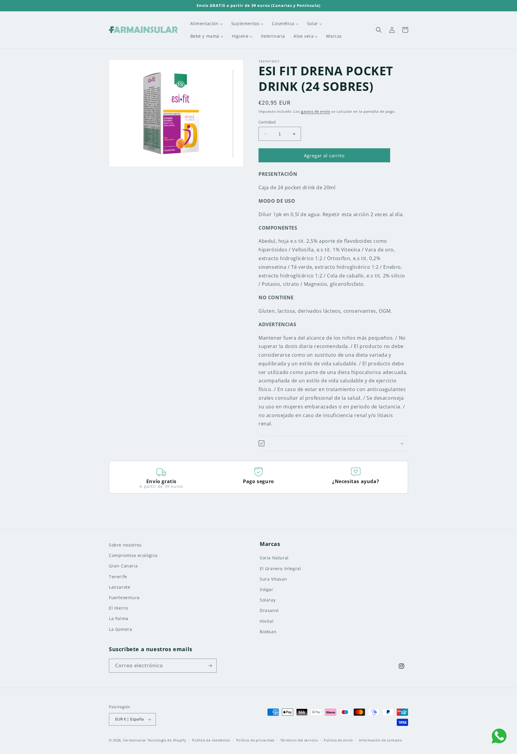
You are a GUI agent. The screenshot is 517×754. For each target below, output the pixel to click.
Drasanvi (269, 610)
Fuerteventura (124, 597)
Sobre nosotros (125, 545)
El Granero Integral (280, 568)
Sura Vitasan (273, 579)
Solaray (268, 600)
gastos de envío (315, 111)
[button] (378, 29)
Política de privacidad (255, 740)
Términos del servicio (299, 740)
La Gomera (120, 629)
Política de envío (338, 740)
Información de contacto (380, 740)
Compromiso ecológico (133, 555)
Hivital (266, 621)
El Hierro (118, 608)
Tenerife (118, 576)
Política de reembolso (211, 740)
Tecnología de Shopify (167, 740)
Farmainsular (134, 740)
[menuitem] (206, 23)
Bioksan (268, 631)
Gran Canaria (123, 566)
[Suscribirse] (209, 666)
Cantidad (267, 122)
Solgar (266, 589)
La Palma (118, 618)
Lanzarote (119, 587)
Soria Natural (274, 558)
